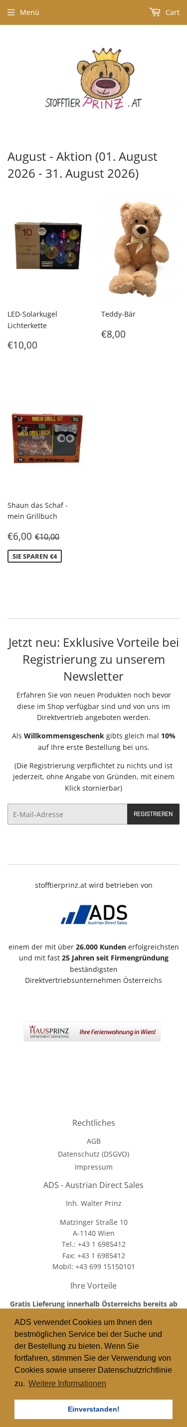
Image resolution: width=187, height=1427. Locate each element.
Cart (172, 12)
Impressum (94, 1167)
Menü (29, 12)
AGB (94, 1141)
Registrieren (153, 814)
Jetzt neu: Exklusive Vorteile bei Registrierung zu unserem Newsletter (93, 659)
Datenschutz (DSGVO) (93, 1154)
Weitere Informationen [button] (67, 1383)
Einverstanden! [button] (94, 1409)
